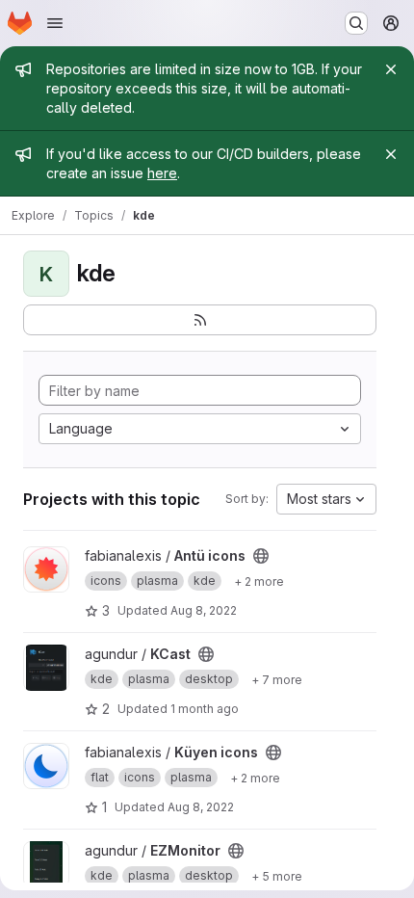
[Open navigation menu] (54, 23)
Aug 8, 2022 (203, 610)
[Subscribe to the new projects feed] (199, 319)
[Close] (390, 69)
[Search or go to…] (356, 23)
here (162, 173)
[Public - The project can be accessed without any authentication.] (261, 556)
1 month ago (204, 708)
